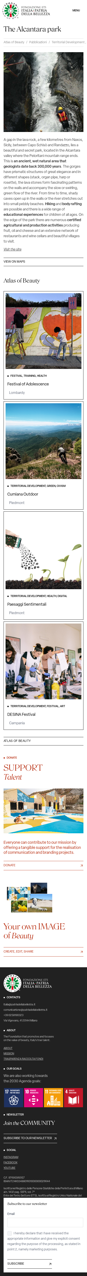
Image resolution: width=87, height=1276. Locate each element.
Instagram (11, 1157)
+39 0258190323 (13, 1015)
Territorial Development (68, 42)
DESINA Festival (21, 715)
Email (11, 1214)
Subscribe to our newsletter (28, 1138)
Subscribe (15, 1264)
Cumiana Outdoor (22, 495)
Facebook (10, 1162)
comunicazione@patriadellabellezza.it (26, 1010)
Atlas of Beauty (14, 42)
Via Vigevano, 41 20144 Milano (20, 1020)
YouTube (9, 1168)
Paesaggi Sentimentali (26, 605)
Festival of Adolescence (28, 385)
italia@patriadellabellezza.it (19, 1004)
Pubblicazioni (38, 42)
